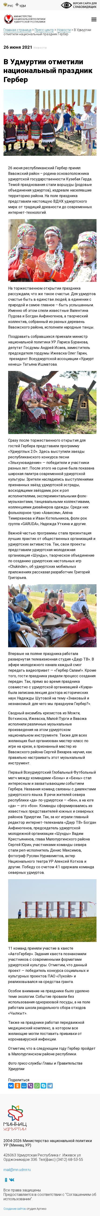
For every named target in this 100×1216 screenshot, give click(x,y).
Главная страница (17, 30)
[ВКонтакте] (11, 1085)
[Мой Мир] (24, 1085)
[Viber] (30, 1085)
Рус (10, 6)
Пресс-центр (44, 30)
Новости (64, 30)
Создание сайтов (14, 1208)
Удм (22, 6)
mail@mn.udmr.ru (17, 1170)
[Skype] (43, 1085)
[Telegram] (50, 1085)
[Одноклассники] (17, 1085)
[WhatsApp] (37, 1085)
